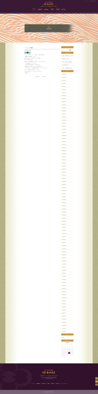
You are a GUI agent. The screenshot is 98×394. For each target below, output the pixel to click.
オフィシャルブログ (64, 383)
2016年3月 (64, 254)
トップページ (34, 9)
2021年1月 (64, 175)
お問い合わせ (64, 9)
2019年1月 (64, 202)
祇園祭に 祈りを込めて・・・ (67, 58)
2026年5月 (64, 80)
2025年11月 (64, 92)
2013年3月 (64, 309)
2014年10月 (64, 270)
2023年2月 (64, 141)
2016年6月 (64, 251)
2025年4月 (64, 104)
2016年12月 (64, 245)
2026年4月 (64, 83)
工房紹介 (52, 9)
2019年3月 (64, 199)
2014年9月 (64, 273)
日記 (63, 337)
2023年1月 (64, 144)
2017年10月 (64, 233)
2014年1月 (64, 288)
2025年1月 (64, 113)
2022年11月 (64, 150)
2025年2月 (64, 110)
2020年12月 (64, 178)
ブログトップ (67, 47)
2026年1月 (64, 89)
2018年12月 (64, 205)
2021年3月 (64, 172)
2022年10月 (64, 153)
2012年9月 (64, 322)
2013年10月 (64, 297)
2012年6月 (64, 328)
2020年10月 (64, 181)
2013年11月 (64, 294)
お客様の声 (58, 9)
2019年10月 (64, 190)
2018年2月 (64, 224)
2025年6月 (64, 101)
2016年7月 (64, 248)
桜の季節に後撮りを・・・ (67, 64)
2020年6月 (64, 184)
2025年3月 (64, 107)
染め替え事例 (46, 9)
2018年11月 (64, 208)
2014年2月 (64, 285)
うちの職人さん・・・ (38, 76)
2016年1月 (64, 257)
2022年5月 (64, 156)
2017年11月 (64, 230)
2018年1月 (64, 227)
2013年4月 (64, 306)
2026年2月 (64, 86)
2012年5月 (64, 331)
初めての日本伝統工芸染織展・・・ (68, 61)
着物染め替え (40, 9)
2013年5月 (64, 303)
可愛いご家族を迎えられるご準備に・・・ (68, 55)
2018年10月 (64, 211)
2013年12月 (64, 291)
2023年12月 (64, 129)
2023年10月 (64, 135)
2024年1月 (64, 126)
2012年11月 (64, 316)
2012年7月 (64, 325)
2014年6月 (64, 279)
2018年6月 (64, 218)
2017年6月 (64, 236)
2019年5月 (64, 193)
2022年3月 (64, 162)
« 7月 (62, 356)
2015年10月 (64, 260)
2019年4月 (64, 196)
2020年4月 (64, 187)
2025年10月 (64, 95)
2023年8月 (64, 138)
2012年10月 (64, 319)
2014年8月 (64, 276)
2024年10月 (64, 120)
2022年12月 (64, 147)
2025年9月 (64, 98)
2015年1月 (64, 267)
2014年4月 (64, 282)
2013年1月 (64, 312)
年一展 (44, 76)
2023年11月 (64, 132)
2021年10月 (64, 169)
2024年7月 (64, 123)
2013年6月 (64, 300)
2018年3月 (64, 221)
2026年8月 (64, 74)
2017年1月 (64, 242)
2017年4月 (64, 239)
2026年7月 (64, 77)
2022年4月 (64, 159)
